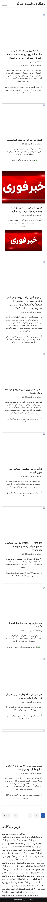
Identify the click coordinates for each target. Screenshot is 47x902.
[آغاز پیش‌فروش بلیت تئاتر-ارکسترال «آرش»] (23, 603)
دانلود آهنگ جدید (37, 853)
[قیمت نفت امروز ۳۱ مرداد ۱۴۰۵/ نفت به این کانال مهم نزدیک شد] (23, 745)
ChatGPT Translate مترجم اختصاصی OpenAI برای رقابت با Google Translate (23, 546)
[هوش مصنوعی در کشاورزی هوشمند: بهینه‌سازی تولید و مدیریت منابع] (23, 187)
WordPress (18, 900)
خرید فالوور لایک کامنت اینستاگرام (30, 889)
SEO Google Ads (30, 895)
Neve (31, 900)
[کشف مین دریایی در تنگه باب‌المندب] (23, 119)
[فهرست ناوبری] (4, 4)
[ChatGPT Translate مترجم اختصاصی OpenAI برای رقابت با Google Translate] (23, 523)
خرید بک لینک (36, 837)
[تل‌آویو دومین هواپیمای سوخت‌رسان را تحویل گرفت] (23, 449)
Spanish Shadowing (16, 843)
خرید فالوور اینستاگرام (21, 837)
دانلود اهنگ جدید (30, 840)
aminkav (38, 65)
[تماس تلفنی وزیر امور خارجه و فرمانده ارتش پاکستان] (23, 369)
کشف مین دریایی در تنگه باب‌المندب (24, 140)
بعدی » (6, 815)
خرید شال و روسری (10, 882)
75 (15, 815)
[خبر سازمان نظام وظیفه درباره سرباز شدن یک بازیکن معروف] (23, 674)
